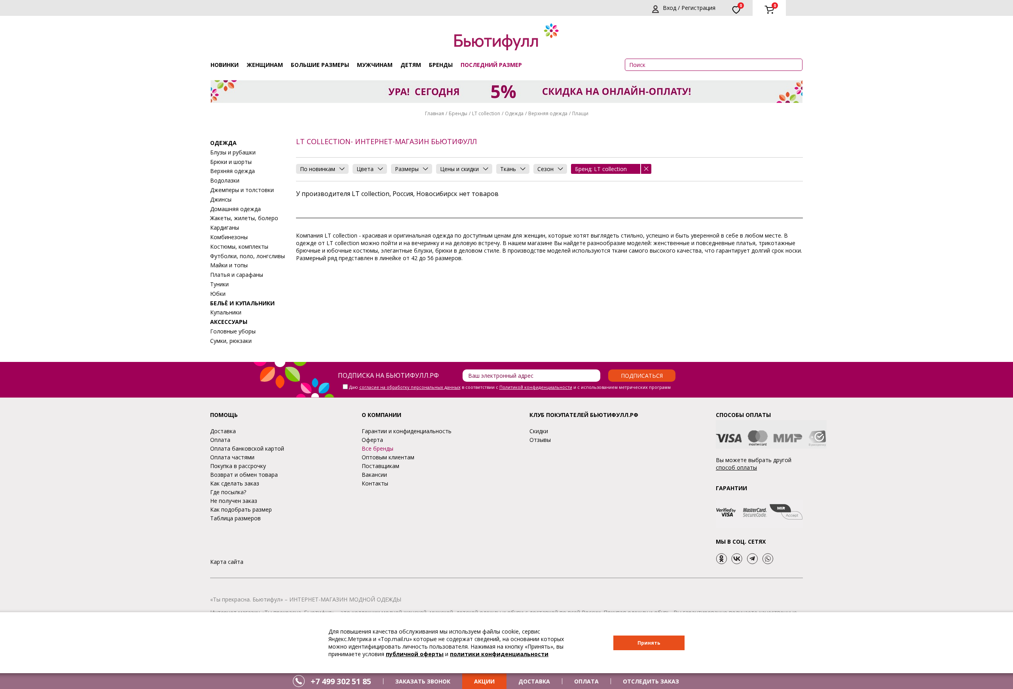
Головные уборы (233, 331)
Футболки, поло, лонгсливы (247, 256)
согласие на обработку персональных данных (410, 387)
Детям (410, 65)
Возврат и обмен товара (244, 474)
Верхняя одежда (547, 113)
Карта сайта (226, 561)
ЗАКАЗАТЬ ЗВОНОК (422, 681)
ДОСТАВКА (534, 681)
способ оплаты (736, 467)
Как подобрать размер (241, 509)
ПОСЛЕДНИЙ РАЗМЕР (491, 65)
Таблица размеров (235, 518)
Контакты (375, 483)
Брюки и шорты (231, 162)
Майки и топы (229, 265)
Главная (434, 113)
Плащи (580, 113)
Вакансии (374, 474)
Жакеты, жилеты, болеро (244, 218)
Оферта (372, 439)
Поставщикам (380, 466)
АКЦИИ (484, 681)
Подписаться (642, 375)
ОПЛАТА (586, 681)
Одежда (514, 113)
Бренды (441, 65)
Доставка (223, 431)
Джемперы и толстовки (242, 190)
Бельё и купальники (242, 303)
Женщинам (265, 65)
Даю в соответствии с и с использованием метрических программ (510, 387)
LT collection (486, 113)
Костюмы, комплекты (239, 246)
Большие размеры (320, 65)
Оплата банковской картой (247, 448)
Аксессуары (228, 321)
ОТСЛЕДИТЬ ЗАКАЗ (651, 681)
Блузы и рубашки (233, 152)
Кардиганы (224, 227)
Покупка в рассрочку (238, 466)
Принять (648, 643)
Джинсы (220, 199)
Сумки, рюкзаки (231, 340)
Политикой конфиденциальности (535, 387)
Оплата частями (232, 457)
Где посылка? (228, 492)
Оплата (220, 439)
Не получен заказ (233, 500)
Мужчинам (375, 65)
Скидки (538, 431)
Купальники (225, 312)
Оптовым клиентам (388, 457)
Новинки (225, 65)
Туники (219, 284)
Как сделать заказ (234, 483)
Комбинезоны (229, 237)
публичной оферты (415, 654)
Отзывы (540, 439)
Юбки (218, 293)
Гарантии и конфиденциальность (406, 431)
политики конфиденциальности (499, 654)
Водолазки (224, 180)
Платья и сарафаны (236, 274)
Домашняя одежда (235, 209)
